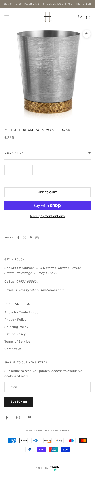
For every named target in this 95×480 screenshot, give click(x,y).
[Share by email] (37, 237)
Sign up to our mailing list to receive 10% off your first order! (48, 4)
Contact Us (13, 349)
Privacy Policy (15, 320)
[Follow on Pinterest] (29, 417)
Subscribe (19, 401)
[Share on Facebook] (18, 237)
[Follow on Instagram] (18, 417)
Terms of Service (17, 341)
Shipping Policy (16, 327)
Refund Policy (15, 334)
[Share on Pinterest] (30, 237)
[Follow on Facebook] (6, 417)
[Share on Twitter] (24, 237)
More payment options (47, 216)
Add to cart (47, 192)
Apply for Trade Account (23, 312)
